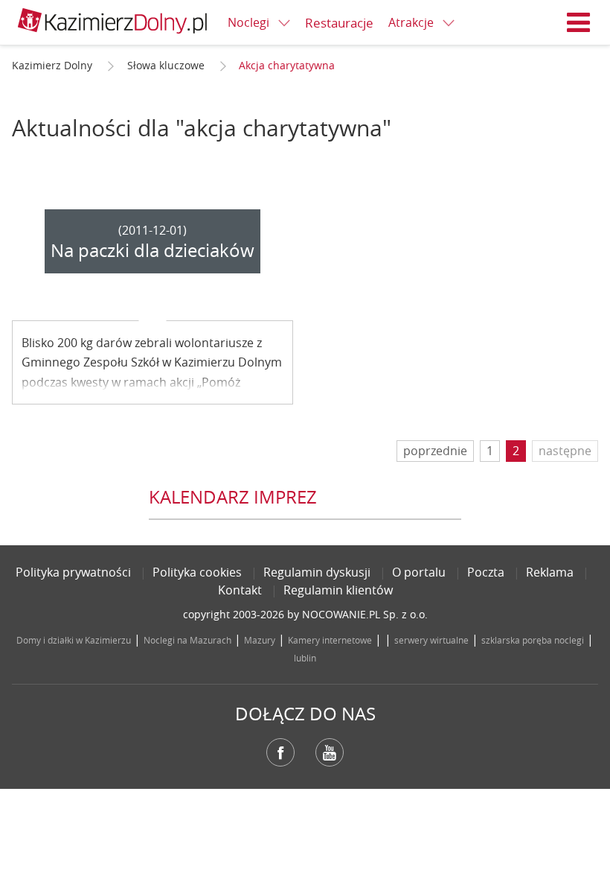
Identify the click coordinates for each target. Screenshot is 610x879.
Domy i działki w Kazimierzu (73, 640)
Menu (578, 22)
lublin (305, 658)
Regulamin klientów (338, 590)
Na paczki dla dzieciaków (152, 250)
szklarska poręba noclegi (532, 640)
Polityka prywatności (73, 572)
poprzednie (435, 450)
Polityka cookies (197, 572)
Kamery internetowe (330, 640)
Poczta (485, 572)
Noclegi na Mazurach (187, 640)
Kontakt (240, 590)
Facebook (280, 752)
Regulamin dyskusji (316, 572)
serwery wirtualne (431, 640)
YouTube (329, 752)
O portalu (419, 572)
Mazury (259, 640)
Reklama (550, 572)
